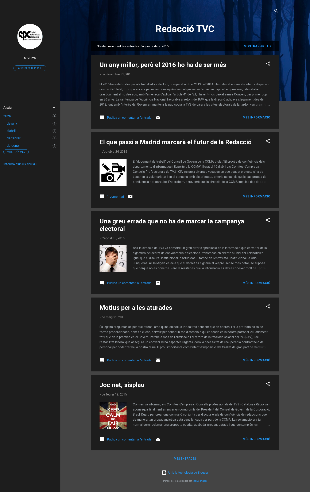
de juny (12, 123)
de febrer (13, 138)
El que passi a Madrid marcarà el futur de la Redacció (176, 142)
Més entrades (185, 458)
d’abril (11, 131)
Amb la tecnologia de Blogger (187, 472)
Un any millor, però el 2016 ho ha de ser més (163, 64)
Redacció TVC (184, 28)
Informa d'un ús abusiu (19, 164)
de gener (13, 146)
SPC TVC (30, 57)
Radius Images (200, 481)
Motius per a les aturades (136, 307)
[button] (267, 64)
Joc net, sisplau (122, 385)
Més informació (256, 117)
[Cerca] (276, 11)
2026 (7, 116)
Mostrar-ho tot (258, 46)
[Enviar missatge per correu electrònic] (157, 119)
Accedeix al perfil (30, 68)
